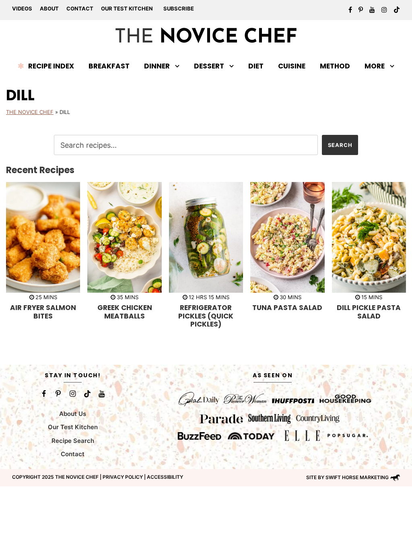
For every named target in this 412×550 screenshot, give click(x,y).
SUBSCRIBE (178, 8)
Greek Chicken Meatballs (124, 311)
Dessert (209, 66)
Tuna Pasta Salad (287, 307)
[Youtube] (102, 394)
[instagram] (384, 10)
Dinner (157, 66)
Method (335, 66)
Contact (79, 8)
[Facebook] (44, 394)
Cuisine (291, 66)
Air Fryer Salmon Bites (43, 311)
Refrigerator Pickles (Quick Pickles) (205, 316)
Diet (256, 66)
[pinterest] (360, 10)
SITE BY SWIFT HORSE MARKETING (347, 477)
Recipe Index (51, 66)
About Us (72, 414)
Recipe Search (73, 441)
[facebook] (350, 10)
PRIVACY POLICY (123, 477)
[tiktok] (396, 10)
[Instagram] (73, 394)
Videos (22, 8)
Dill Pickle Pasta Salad (369, 311)
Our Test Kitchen (127, 8)
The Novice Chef (30, 112)
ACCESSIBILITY (165, 477)
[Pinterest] (58, 394)
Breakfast (109, 66)
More (375, 66)
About (49, 8)
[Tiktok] (87, 394)
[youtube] (372, 10)
